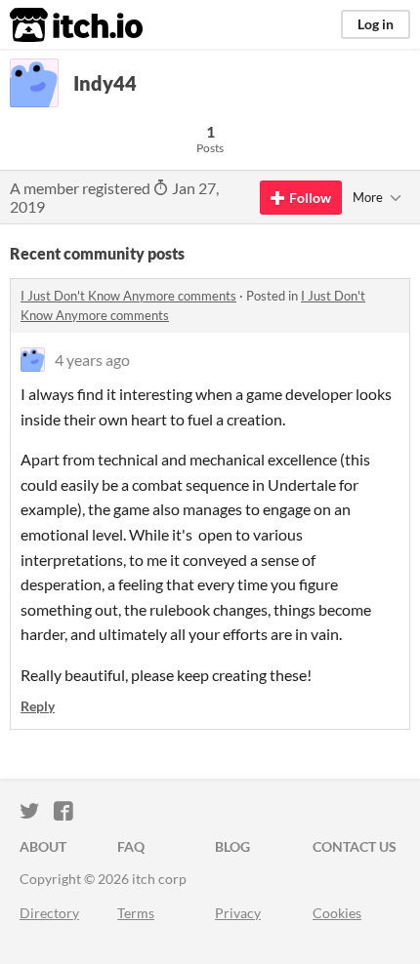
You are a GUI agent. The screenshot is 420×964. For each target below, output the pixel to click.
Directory (49, 912)
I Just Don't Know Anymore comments (128, 295)
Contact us (355, 846)
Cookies (337, 912)
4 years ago (92, 359)
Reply (38, 706)
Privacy (238, 912)
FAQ (131, 846)
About (43, 846)
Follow (310, 197)
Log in (375, 24)
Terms (135, 912)
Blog (232, 846)
